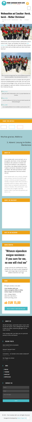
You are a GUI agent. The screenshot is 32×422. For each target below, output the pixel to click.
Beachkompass (15, 19)
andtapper (26, 19)
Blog (21, 19)
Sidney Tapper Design (22, 418)
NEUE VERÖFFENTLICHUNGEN (10, 345)
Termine (6, 372)
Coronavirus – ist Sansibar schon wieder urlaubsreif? (16, 353)
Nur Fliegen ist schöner (8, 358)
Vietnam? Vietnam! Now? (9, 349)
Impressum (7, 377)
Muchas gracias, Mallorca (11, 136)
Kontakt (7, 374)
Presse (6, 369)
